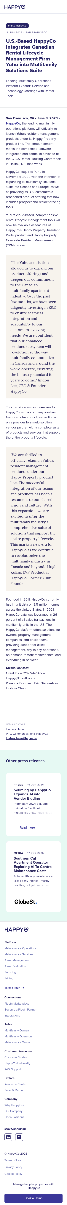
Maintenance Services (18, 954)
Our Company (13, 1110)
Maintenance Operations (20, 948)
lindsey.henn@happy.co (21, 738)
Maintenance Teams (17, 1042)
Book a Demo (33, 1198)
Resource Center (15, 1084)
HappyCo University (17, 1063)
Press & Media (13, 1090)
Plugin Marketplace (16, 1003)
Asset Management (17, 960)
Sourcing (10, 972)
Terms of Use (12, 1160)
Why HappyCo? (14, 1104)
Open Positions (14, 1116)
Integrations (12, 1015)
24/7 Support (12, 1069)
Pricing (8, 978)
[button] (59, 7)
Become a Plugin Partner (20, 1009)
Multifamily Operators (18, 1036)
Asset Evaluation (15, 966)
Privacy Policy (13, 1166)
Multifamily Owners (17, 1030)
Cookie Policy (13, 1173)
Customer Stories (15, 1057)
